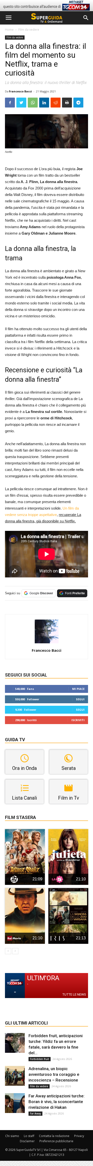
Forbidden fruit (39, 1059)
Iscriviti (78, 720)
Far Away (35, 1113)
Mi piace (78, 689)
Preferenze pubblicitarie (56, 1141)
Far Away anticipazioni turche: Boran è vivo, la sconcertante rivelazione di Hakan (57, 1101)
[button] (86, 18)
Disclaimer (27, 1141)
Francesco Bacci (20, 91)
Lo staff (29, 1136)
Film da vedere (28, 29)
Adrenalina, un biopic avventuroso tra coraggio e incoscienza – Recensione (54, 1074)
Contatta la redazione (54, 1136)
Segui (80, 699)
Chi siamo (12, 1136)
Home (9, 29)
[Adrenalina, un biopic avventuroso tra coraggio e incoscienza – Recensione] (15, 1076)
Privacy (79, 1136)
